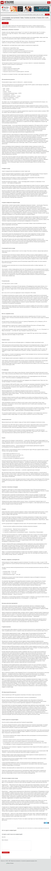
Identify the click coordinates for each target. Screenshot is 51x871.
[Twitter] (46, 823)
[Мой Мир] (48, 823)
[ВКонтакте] (44, 823)
